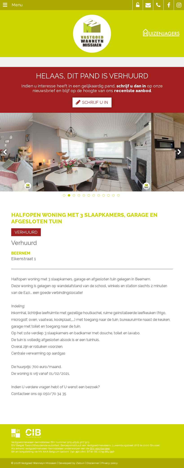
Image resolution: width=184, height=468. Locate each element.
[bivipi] (15, 433)
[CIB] (33, 433)
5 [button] (85, 196)
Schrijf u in (95, 102)
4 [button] (80, 196)
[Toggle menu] (5, 5)
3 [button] (75, 196)
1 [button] (65, 196)
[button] (138, 5)
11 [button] (114, 196)
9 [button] (104, 196)
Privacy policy (109, 463)
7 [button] (94, 196)
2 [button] (70, 196)
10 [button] (109, 196)
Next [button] (177, 152)
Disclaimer (92, 463)
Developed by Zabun (71, 463)
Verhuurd (26, 232)
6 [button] (90, 196)
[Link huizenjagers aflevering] (161, 33)
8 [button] (99, 196)
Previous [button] (7, 152)
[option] (92, 152)
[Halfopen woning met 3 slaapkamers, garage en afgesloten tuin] (92, 152)
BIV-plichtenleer (100, 448)
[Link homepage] (92, 34)
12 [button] (119, 196)
